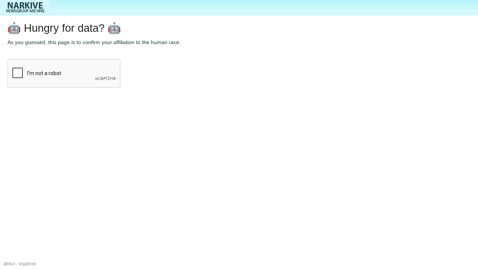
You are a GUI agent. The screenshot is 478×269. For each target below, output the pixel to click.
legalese (27, 263)
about (9, 263)
